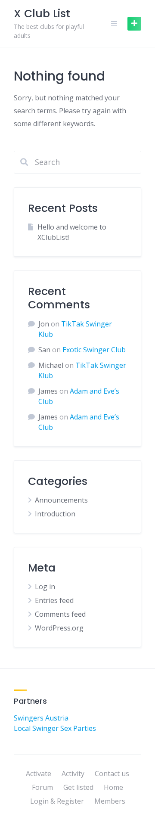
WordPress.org (59, 628)
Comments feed (60, 614)
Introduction (55, 514)
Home (113, 787)
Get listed (78, 787)
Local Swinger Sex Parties (55, 728)
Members (109, 801)
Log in (45, 586)
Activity (73, 773)
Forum (42, 787)
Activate (38, 773)
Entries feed (54, 600)
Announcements (61, 500)
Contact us (112, 773)
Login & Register (57, 801)
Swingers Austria (41, 718)
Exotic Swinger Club (94, 349)
